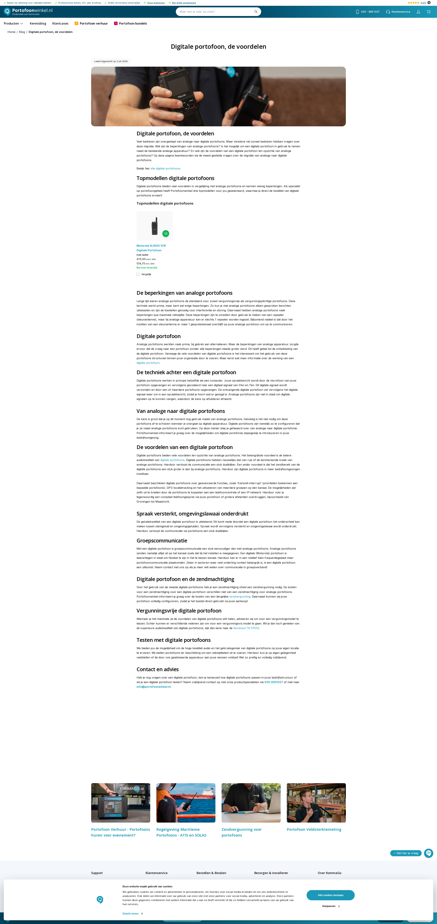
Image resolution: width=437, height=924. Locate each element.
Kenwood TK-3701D (246, 628)
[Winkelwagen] (428, 11)
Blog (22, 32)
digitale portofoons (172, 460)
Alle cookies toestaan (330, 895)
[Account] (418, 11)
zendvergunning (239, 596)
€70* (137, 2)
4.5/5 (423, 2)
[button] (104, 873)
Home (11, 32)
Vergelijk (146, 274)
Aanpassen (328, 906)
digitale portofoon (148, 362)
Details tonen (130, 913)
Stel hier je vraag (407, 853)
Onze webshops (156, 2)
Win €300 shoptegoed (184, 2)
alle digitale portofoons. (166, 168)
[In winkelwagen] (165, 233)
